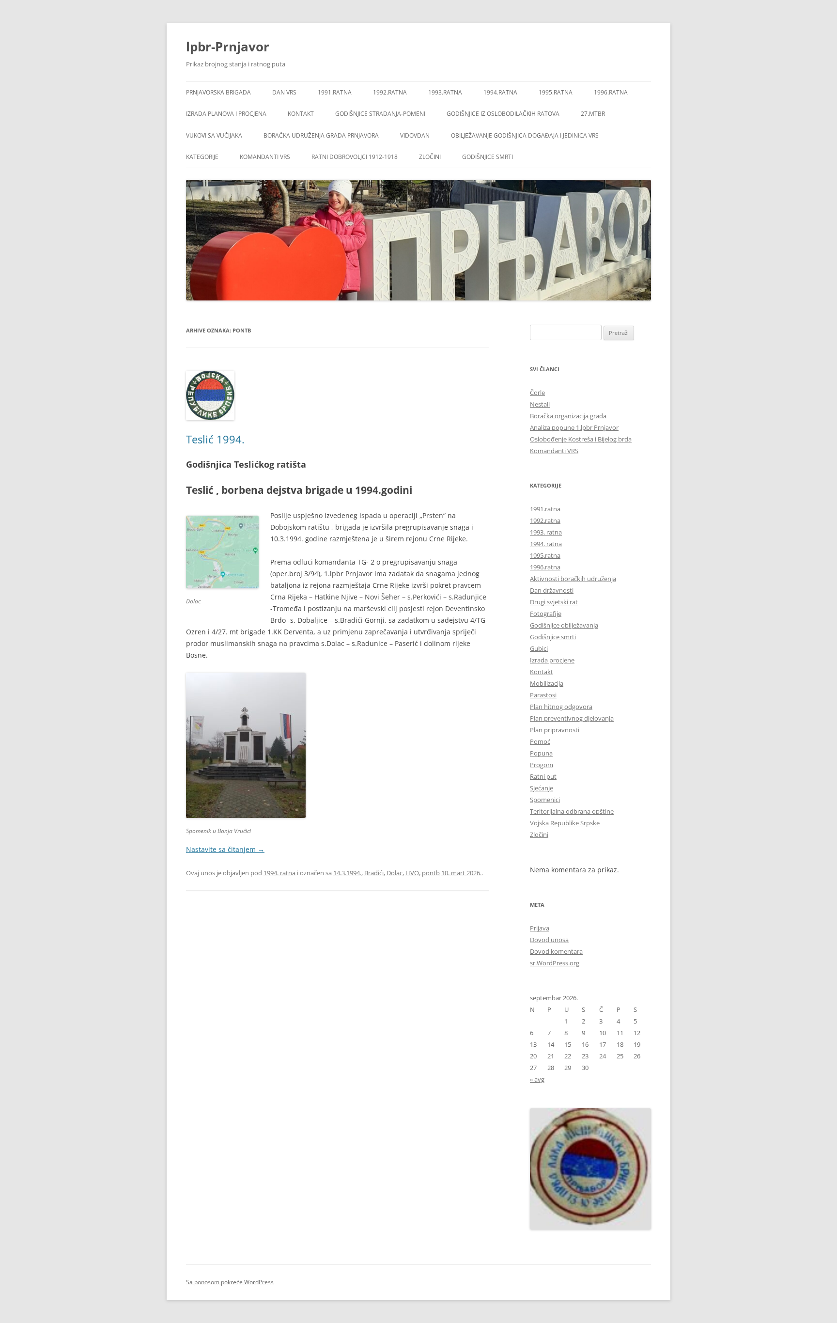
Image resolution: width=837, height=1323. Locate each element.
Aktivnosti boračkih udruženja (573, 578)
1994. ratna (279, 872)
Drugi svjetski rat (554, 602)
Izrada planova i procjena (226, 114)
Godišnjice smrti (487, 157)
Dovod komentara (556, 951)
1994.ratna (500, 92)
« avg (537, 1079)
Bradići (374, 872)
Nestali (540, 404)
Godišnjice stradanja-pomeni (380, 114)
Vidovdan (415, 135)
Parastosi (543, 695)
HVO (412, 872)
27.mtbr (593, 114)
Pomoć (540, 741)
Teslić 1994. (215, 439)
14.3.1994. (347, 872)
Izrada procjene (552, 660)
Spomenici (545, 799)
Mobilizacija (546, 683)
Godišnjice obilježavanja (564, 625)
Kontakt (301, 114)
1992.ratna (390, 92)
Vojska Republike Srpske (565, 823)
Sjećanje (541, 788)
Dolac (395, 872)
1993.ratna (445, 92)
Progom (541, 764)
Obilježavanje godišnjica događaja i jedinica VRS (525, 135)
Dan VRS (284, 92)
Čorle (537, 392)
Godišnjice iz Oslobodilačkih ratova (503, 114)
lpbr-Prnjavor (227, 46)
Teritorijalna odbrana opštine (572, 811)
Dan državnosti (552, 590)
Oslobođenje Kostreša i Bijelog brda (581, 439)
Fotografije (545, 613)
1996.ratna (611, 92)
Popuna (541, 753)
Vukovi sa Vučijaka (214, 135)
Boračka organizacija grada (568, 415)
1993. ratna (546, 532)
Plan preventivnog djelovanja (572, 718)
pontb (431, 872)
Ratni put (543, 776)
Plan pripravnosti (554, 729)
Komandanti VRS (265, 157)
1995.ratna (556, 92)
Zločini (430, 157)
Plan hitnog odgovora (561, 706)
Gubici (539, 648)
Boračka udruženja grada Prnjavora (321, 135)
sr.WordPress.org (554, 963)
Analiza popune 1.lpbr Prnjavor (574, 427)
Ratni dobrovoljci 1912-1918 (354, 157)
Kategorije (202, 157)
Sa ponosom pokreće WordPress (230, 1282)
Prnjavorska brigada (218, 92)
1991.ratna (335, 92)
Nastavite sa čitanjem (225, 849)
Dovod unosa (549, 939)
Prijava (539, 928)
